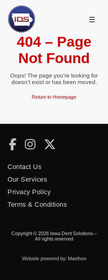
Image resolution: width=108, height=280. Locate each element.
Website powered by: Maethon (54, 258)
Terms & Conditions (37, 204)
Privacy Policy (29, 192)
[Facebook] (12, 144)
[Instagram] (30, 144)
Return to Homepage (54, 97)
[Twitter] (50, 144)
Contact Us (24, 167)
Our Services (27, 179)
